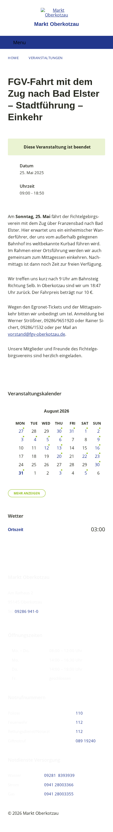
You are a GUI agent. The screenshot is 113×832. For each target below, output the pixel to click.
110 (79, 713)
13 (59, 448)
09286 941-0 (26, 611)
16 (97, 448)
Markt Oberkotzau (56, 24)
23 (97, 456)
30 (59, 431)
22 (84, 456)
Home (13, 57)
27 (21, 431)
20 (59, 456)
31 (71, 431)
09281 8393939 (59, 775)
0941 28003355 (59, 793)
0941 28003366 (59, 784)
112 (79, 722)
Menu (19, 42)
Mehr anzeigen (27, 493)
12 (46, 448)
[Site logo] (56, 15)
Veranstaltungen (46, 57)
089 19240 (86, 740)
